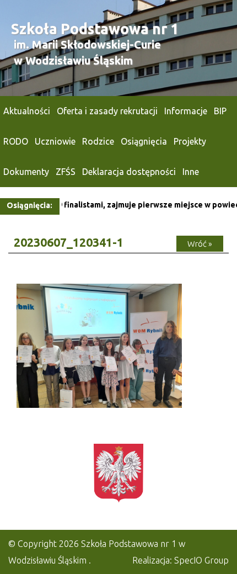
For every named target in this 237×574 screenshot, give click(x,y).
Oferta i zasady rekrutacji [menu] (107, 111)
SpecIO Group (201, 560)
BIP (220, 111)
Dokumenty (26, 172)
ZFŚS (66, 172)
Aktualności (26, 111)
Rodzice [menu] (98, 141)
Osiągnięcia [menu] (144, 141)
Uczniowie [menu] (55, 141)
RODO (15, 141)
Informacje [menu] (185, 111)
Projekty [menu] (190, 141)
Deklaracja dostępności (129, 172)
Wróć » (199, 243)
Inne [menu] (190, 172)
